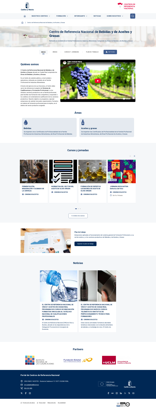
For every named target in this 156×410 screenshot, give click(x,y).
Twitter (22, 393)
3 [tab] (80, 208)
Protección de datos (29, 402)
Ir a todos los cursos (78, 216)
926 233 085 (28, 388)
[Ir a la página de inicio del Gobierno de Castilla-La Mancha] (27, 6)
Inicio (25, 16)
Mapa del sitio (52, 402)
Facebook (26, 393)
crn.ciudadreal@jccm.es (31, 385)
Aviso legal (42, 402)
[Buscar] (132, 16)
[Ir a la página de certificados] (125, 404)
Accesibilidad (62, 402)
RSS (125, 393)
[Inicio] (126, 6)
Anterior (130, 156)
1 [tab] (76, 208)
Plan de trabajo (92, 52)
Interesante (79, 16)
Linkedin (121, 393)
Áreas (55, 52)
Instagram (30, 393)
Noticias (97, 16)
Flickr (112, 393)
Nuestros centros (40, 16)
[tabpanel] (34, 181)
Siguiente (134, 156)
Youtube (133, 393)
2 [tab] (78, 208)
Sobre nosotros (114, 16)
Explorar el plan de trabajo (85, 244)
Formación (61, 16)
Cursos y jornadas (71, 52)
